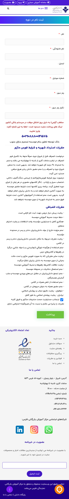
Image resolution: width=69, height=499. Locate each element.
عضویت (7, 2)
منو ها (41, 8)
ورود (20, 2)
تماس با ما (7, 494)
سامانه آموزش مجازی (37, 2)
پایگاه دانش (20, 494)
